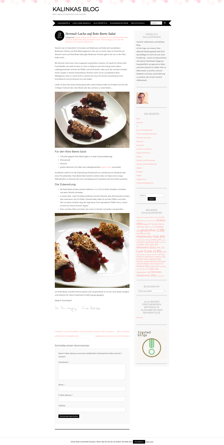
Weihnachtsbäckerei (144, 183)
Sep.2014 (59, 36)
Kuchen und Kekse (144, 149)
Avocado (147, 217)
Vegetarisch (141, 179)
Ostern (150, 254)
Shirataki (158, 264)
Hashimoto (63, 23)
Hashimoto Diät (79, 39)
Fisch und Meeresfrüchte (117, 37)
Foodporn (59, 331)
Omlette (143, 254)
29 (59, 33)
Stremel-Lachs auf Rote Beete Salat (90, 34)
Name (61, 385)
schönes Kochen (86, 331)
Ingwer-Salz (106, 167)
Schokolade (146, 264)
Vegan (153, 269)
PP (157, 254)
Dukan (77, 37)
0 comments (124, 331)
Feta (144, 227)
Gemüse (68, 39)
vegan (139, 175)
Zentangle (160, 276)
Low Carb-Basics (81, 23)
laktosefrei (145, 247)
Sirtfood (142, 266)
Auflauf (139, 217)
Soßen (139, 168)
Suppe (153, 266)
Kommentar (63, 362)
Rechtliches (137, 23)
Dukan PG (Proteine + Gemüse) (94, 37)
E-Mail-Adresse (65, 395)
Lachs (66, 331)
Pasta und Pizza (143, 153)
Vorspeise (110, 331)
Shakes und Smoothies (145, 160)
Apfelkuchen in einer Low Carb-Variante (111, 336)
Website (61, 405)
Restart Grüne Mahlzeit (148, 259)
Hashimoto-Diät (150, 236)
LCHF (159, 247)
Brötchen (144, 221)
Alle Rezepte (99, 23)
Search (151, 199)
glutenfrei (152, 230)
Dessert (139, 122)
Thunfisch (144, 269)
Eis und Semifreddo (144, 130)
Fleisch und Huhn (143, 138)
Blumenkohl (156, 217)
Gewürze (140, 145)
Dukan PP (148, 224)
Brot (138, 119)
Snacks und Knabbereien (146, 164)
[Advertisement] (97, 318)
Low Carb (148, 251)
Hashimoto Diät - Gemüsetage (99, 39)
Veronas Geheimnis (148, 273)
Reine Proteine (156, 257)
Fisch (151, 227)
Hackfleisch (143, 233)
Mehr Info (149, 442)
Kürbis (143, 244)
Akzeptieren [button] (139, 442)
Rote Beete (73, 331)
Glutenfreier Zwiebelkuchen (67, 336)
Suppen (139, 172)
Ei (137, 126)
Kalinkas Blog (75, 9)
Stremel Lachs (99, 331)
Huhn (156, 239)
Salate (139, 156)
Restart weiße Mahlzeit (148, 261)
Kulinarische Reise (119, 23)
